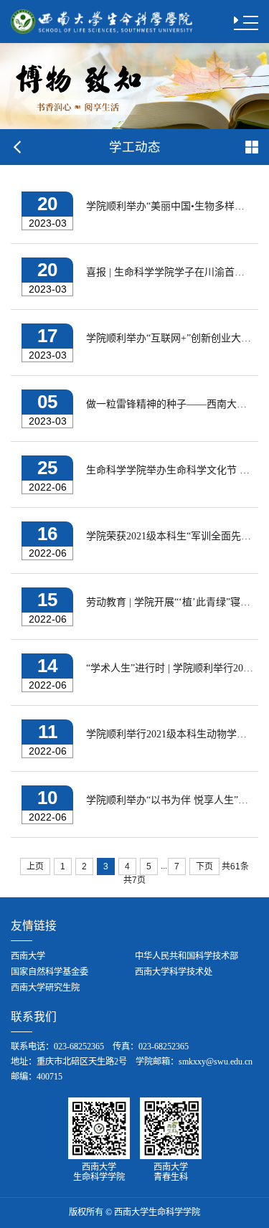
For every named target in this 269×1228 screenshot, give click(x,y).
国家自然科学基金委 (49, 972)
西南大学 (28, 956)
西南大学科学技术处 (173, 972)
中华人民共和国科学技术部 (186, 956)
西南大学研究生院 (45, 988)
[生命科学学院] (101, 21)
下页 (204, 866)
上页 (35, 866)
